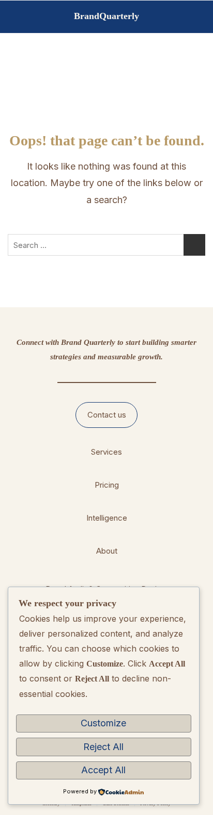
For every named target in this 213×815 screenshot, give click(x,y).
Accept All (103, 769)
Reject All (103, 746)
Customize (103, 723)
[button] (106, 415)
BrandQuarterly (106, 16)
